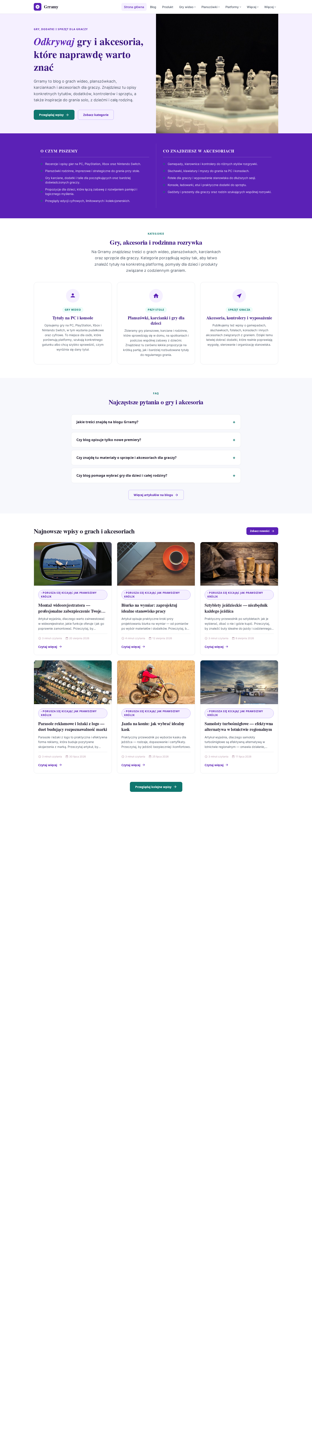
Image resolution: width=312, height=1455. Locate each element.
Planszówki (209, 7)
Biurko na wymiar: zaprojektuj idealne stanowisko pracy (149, 608)
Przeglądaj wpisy (51, 115)
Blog (153, 7)
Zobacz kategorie (95, 115)
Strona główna (134, 7)
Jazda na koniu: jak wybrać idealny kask (152, 726)
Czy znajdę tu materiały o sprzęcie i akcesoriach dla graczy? (126, 457)
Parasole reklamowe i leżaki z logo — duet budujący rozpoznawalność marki (72, 726)
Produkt (167, 7)
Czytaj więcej (47, 647)
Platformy (232, 7)
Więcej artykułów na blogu (153, 495)
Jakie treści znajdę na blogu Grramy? (107, 422)
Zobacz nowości (260, 531)
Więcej (251, 7)
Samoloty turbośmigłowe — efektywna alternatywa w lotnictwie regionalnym (239, 726)
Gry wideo (186, 7)
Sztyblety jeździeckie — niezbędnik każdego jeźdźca (236, 608)
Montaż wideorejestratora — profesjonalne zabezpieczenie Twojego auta (71, 611)
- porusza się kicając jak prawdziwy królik (69, 594)
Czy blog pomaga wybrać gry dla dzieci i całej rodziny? (121, 475)
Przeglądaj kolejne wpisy (153, 787)
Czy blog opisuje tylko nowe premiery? (108, 439)
